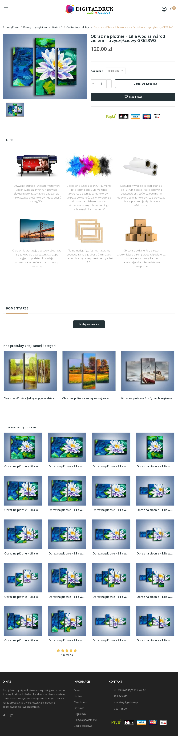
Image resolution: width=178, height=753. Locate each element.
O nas (77, 690)
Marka (79, 292)
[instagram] (11, 715)
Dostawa (79, 708)
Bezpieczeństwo (83, 725)
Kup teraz (135, 97)
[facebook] (4, 715)
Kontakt (78, 696)
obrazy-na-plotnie (94, 291)
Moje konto (80, 702)
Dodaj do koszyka (145, 83)
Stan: (85, 302)
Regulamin (80, 714)
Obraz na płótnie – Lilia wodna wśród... (23, 466)
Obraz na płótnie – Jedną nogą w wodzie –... (29, 398)
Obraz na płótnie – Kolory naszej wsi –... (86, 398)
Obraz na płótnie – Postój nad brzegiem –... (147, 398)
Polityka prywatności (85, 719)
